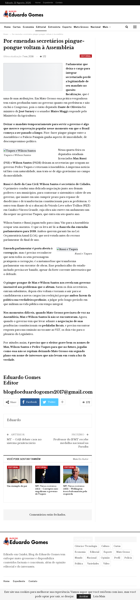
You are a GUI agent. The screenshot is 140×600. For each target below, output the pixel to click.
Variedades (93, 563)
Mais (105, 27)
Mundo (78, 557)
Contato (58, 2)
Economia (28, 27)
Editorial (41, 27)
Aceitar (83, 596)
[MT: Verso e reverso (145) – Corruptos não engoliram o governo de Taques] (47, 474)
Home (37, 2)
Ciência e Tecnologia (86, 546)
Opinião (105, 557)
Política (79, 563)
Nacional (96, 27)
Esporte (67, 27)
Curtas (17, 27)
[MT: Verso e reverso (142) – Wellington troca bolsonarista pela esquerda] (75, 474)
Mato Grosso (81, 27)
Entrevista (54, 27)
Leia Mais (99, 596)
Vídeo (106, 563)
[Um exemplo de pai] (19, 474)
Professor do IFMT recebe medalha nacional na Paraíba (70, 443)
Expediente (48, 2)
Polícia (128, 557)
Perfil (117, 557)
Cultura (105, 546)
